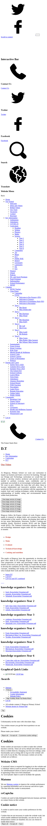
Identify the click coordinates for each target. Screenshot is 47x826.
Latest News (14, 389)
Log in (7, 418)
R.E (16, 269)
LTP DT (8, 577)
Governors (14, 407)
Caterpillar (18, 293)
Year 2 (21, 240)
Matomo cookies (13, 784)
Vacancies (13, 212)
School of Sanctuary (17, 403)
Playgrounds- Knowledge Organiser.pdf (19, 662)
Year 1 (21, 238)
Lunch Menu (14, 375)
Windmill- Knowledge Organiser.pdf (18, 596)
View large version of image (11, 499)
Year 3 (21, 242)
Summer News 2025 (17, 369)
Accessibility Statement (18, 692)
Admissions (14, 220)
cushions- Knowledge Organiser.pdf (18, 619)
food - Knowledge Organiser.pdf (17, 621)
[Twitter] (18, 17)
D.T (16, 257)
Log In (7, 701)
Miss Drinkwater (25, 310)
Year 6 (21, 248)
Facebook (4, 141)
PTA (11, 405)
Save (21, 824)
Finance (13, 271)
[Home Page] (3, 422)
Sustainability (15, 344)
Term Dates (14, 377)
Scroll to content (7, 37)
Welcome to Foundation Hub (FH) (31, 301)
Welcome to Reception (27, 303)
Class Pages (14, 291)
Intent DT (9, 574)
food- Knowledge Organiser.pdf (17, 592)
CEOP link (20, 674)
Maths (17, 234)
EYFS (17, 295)
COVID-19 (14, 224)
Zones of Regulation (17, 358)
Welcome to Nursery (26, 299)
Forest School (15, 346)
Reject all (5, 735)
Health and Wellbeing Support (21, 409)
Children (8, 287)
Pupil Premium (15, 279)
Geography (19, 263)
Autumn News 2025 (17, 367)
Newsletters (14, 387)
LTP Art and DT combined (15, 579)
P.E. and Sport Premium (18, 277)
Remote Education (16, 391)
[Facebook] (18, 35)
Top (3, 710)
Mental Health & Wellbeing (20, 352)
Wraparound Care (16, 414)
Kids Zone (14, 350)
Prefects (13, 361)
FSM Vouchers (15, 385)
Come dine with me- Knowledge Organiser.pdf (22, 660)
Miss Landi (23, 332)
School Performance (17, 283)
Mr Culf (22, 326)
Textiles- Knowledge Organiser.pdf (18, 637)
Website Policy (15, 696)
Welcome (13, 204)
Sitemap (8, 688)
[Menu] (38, 35)
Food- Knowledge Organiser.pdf (17, 633)
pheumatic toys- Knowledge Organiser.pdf (20, 623)
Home (7, 199)
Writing (17, 230)
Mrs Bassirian (24, 320)
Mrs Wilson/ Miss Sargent (28, 342)
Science (17, 236)
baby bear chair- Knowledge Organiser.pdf (20, 606)
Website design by (16, 706)
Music (17, 255)
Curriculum (14, 226)
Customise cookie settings (28, 735)
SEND (12, 285)
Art (16, 252)
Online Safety (15, 393)
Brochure (13, 216)
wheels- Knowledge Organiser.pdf (17, 610)
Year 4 (21, 244)
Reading (18, 228)
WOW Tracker (15, 289)
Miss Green (23, 338)
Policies (13, 275)
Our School (9, 202)
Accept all (13, 735)
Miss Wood (23, 316)
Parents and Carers (12, 363)
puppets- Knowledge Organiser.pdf (18, 594)
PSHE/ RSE (19, 259)
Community (9, 397)
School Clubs (15, 354)
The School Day (16, 371)
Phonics (17, 232)
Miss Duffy (23, 322)
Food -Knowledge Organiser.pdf (17, 608)
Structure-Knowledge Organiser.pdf (18, 651)
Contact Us (5, 88)
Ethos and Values (16, 206)
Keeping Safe (15, 411)
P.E (16, 267)
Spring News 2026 (17, 365)
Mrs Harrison (24, 314)
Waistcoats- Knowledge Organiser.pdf (19, 665)
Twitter (3, 114)
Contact (13, 214)
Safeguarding (15, 281)
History (17, 261)
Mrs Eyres (23, 328)
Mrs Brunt (23, 308)
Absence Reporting (17, 381)
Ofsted (12, 273)
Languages (18, 265)
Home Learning (15, 348)
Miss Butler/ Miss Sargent (28, 340)
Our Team (13, 210)
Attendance (14, 222)
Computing (19, 250)
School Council (15, 356)
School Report (15, 383)
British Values (15, 208)
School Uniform (16, 373)
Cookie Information (17, 694)
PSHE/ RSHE (15, 395)
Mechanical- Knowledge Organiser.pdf (19, 649)
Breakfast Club (15, 399)
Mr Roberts (23, 334)
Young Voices (15, 401)
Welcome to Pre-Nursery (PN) (30, 297)
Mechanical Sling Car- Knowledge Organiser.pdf (23, 635)
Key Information (11, 218)
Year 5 (21, 246)
